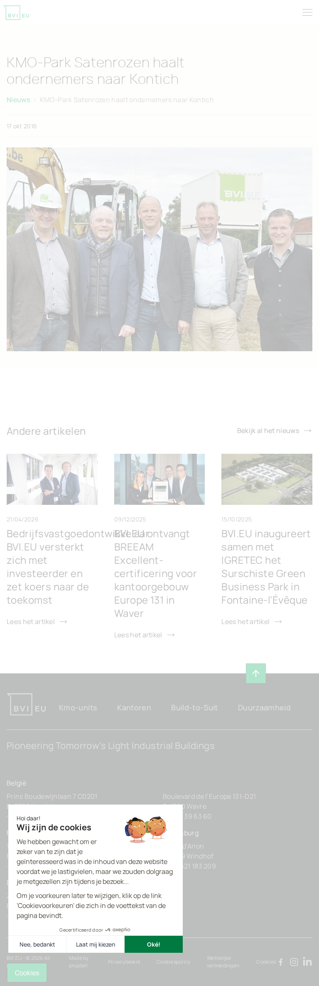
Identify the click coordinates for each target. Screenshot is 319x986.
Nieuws (18, 99)
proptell (78, 965)
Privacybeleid (124, 961)
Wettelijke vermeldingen (223, 961)
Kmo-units (78, 707)
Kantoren (134, 707)
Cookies (266, 961)
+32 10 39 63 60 (187, 816)
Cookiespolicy (173, 961)
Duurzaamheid (264, 707)
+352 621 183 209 (189, 866)
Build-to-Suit (194, 707)
